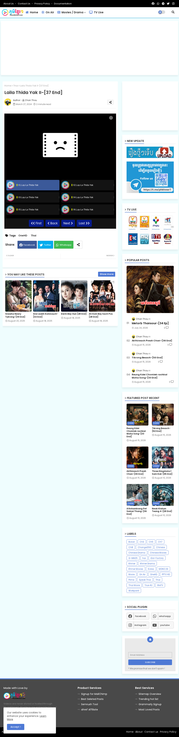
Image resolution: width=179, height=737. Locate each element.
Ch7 (160, 541)
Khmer (131, 563)
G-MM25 (133, 558)
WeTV (160, 585)
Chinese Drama (136, 552)
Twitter (47, 245)
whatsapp (165, 616)
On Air (49, 12)
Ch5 (151, 541)
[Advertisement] (89, 47)
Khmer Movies (135, 568)
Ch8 (130, 547)
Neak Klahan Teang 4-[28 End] (162, 510)
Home (33, 12)
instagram (140, 625)
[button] (173, 12)
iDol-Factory (157, 558)
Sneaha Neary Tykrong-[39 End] (15, 315)
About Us (8, 3)
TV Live (98, 12)
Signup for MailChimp (94, 694)
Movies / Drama (72, 12)
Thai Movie (134, 585)
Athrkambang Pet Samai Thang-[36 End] (137, 511)
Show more (106, 274)
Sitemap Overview (150, 694)
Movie (131, 574)
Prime (131, 579)
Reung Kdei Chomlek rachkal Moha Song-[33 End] (149, 376)
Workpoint (133, 590)
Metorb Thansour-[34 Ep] (150, 323)
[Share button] (78, 245)
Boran (131, 541)
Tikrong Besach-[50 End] (147, 357)
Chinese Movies (158, 552)
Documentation (63, 3)
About (139, 732)
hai (144, 558)
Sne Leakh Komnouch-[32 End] (45, 315)
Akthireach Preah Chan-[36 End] (152, 340)
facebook (140, 616)
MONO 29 (163, 568)
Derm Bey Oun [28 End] (74, 313)
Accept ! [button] (15, 727)
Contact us (24, 3)
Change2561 (144, 547)
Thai (15, 85)
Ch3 (142, 541)
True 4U (148, 585)
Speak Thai (145, 579)
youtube (165, 625)
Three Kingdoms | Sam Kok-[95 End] (162, 472)
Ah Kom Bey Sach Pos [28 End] (101, 315)
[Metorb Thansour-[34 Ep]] (150, 289)
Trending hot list (148, 699)
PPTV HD (166, 574)
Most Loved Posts (149, 709)
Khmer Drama (147, 563)
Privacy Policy (42, 3)
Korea (151, 568)
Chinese (160, 547)
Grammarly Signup (150, 704)
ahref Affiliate (89, 709)
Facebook (29, 245)
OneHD (22, 235)
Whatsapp (65, 245)
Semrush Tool (89, 704)
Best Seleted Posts (92, 699)
